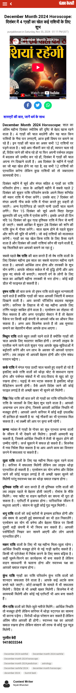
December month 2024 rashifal (48, 654)
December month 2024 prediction (20, 663)
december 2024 (12, 673)
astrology (46, 663)
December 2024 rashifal (16, 654)
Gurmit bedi (30, 673)
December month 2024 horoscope (21, 659)
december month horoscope (47, 668)
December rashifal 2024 (16, 668)
